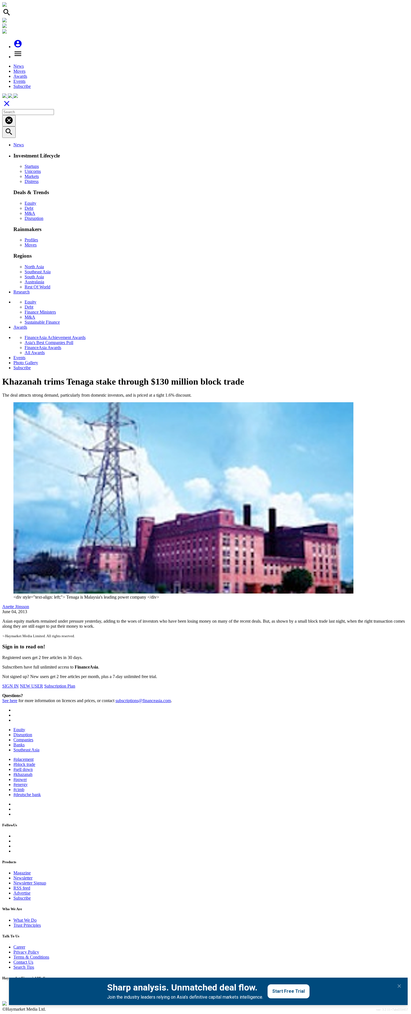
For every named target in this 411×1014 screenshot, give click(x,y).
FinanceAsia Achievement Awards (55, 337)
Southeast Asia (38, 271)
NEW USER (31, 686)
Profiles (31, 239)
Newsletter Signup (29, 883)
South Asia (34, 276)
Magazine (22, 873)
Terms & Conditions (31, 957)
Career (19, 947)
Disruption (34, 218)
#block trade (24, 764)
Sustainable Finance (42, 322)
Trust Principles (27, 925)
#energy (20, 784)
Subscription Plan (59, 686)
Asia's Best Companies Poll (49, 342)
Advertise (21, 893)
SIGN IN (10, 686)
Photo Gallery (25, 362)
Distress (32, 181)
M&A (30, 213)
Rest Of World (37, 286)
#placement (23, 759)
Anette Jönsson (15, 606)
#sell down (23, 769)
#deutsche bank (27, 794)
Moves (19, 71)
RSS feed (21, 888)
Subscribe (22, 86)
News (18, 66)
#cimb (18, 789)
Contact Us (23, 962)
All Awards (35, 352)
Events (19, 81)
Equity (30, 203)
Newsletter (22, 878)
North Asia (34, 266)
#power (20, 779)
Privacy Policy (26, 952)
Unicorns (33, 171)
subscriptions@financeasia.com (143, 700)
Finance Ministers (40, 312)
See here (9, 700)
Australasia (34, 281)
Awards (20, 76)
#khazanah (22, 774)
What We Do (25, 920)
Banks (19, 744)
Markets (32, 176)
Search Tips (23, 967)
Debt (29, 208)
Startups (32, 166)
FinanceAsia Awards (43, 347)
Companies (23, 739)
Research (21, 292)
